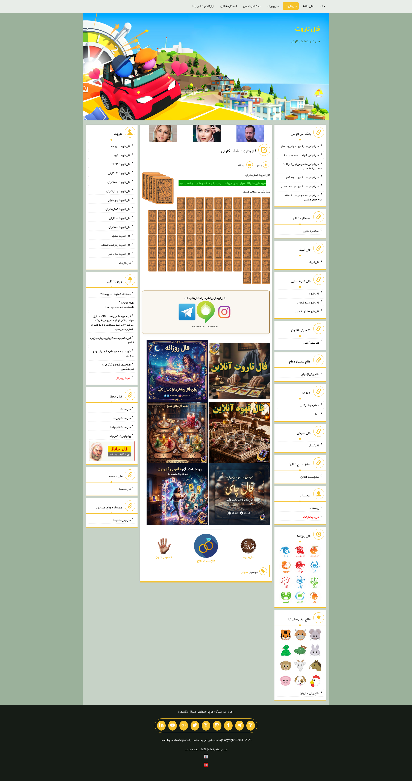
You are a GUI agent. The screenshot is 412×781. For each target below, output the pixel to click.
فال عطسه (125, 488)
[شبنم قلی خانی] (163, 134)
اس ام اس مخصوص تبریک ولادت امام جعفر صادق (302, 197)
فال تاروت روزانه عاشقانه (116, 245)
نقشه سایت (191, 749)
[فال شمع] (177, 434)
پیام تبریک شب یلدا (120, 436)
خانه (322, 6)
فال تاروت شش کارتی (238, 150)
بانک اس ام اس (251, 6)
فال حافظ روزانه (122, 418)
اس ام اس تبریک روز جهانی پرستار (300, 146)
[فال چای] (239, 495)
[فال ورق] (177, 495)
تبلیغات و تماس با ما (203, 6)
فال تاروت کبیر (122, 155)
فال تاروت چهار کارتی (118, 191)
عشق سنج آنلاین (309, 476)
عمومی (244, 572)
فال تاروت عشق (121, 236)
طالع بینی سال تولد (308, 693)
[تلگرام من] (239, 726)
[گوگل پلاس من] (183, 726)
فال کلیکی (313, 445)
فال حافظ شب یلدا (120, 427)
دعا (317, 414)
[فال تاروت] (239, 372)
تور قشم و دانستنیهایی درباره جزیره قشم (112, 340)
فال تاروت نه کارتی (120, 218)
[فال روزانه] (177, 372)
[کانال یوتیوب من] (172, 726)
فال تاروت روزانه (121, 146)
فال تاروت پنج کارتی (119, 200)
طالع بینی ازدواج (310, 374)
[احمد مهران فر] (250, 134)
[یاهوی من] (250, 726)
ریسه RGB (313, 508)
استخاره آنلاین (228, 6)
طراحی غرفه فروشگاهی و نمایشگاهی (118, 366)
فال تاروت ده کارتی (120, 227)
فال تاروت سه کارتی (119, 182)
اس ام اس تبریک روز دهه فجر (302, 177)
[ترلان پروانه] (207, 134)
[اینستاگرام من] (217, 726)
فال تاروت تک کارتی (119, 173)
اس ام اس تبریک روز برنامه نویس (300, 186)
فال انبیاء (314, 262)
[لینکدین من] (161, 726)
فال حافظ (308, 6)
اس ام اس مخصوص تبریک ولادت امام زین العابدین (302, 166)
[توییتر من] (195, 726)
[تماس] (206, 726)
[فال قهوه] (239, 434)
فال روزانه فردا (122, 520)
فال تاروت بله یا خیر (119, 254)
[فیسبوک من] (228, 726)
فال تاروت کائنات (121, 164)
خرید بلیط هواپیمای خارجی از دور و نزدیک (113, 353)
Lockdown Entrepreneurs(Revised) (119, 305)
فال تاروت (291, 6)
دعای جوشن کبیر (309, 405)
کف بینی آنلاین (311, 343)
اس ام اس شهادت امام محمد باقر (300, 155)
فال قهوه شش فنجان (307, 311)
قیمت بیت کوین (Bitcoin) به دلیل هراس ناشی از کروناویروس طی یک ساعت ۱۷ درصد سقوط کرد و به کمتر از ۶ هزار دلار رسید (112, 322)
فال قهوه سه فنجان (308, 302)
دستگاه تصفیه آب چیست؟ (115, 294)
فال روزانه (273, 6)
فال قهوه (314, 293)
